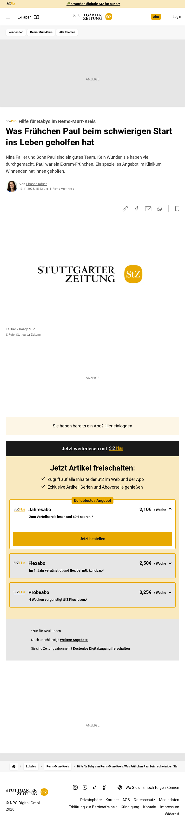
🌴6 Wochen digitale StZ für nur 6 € (93, 4)
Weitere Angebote (74, 640)
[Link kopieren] (125, 209)
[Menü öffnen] (8, 17)
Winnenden (16, 32)
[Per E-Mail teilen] (148, 209)
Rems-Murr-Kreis (41, 32)
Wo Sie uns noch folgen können (152, 787)
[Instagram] (75, 787)
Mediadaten (169, 800)
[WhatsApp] (85, 787)
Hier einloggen (118, 425)
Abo (156, 17)
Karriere (112, 800)
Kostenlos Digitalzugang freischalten (101, 648)
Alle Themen (67, 32)
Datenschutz (144, 800)
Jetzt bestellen (92, 539)
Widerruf (172, 814)
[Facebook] (104, 787)
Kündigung (130, 807)
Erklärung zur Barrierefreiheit (93, 807)
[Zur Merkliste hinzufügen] (175, 209)
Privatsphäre (91, 800)
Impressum (169, 807)
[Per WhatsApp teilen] (159, 209)
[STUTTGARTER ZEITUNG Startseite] (92, 16)
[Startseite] (14, 766)
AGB (126, 800)
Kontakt (149, 807)
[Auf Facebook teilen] (137, 209)
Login (177, 17)
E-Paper (24, 17)
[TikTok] (95, 787)
